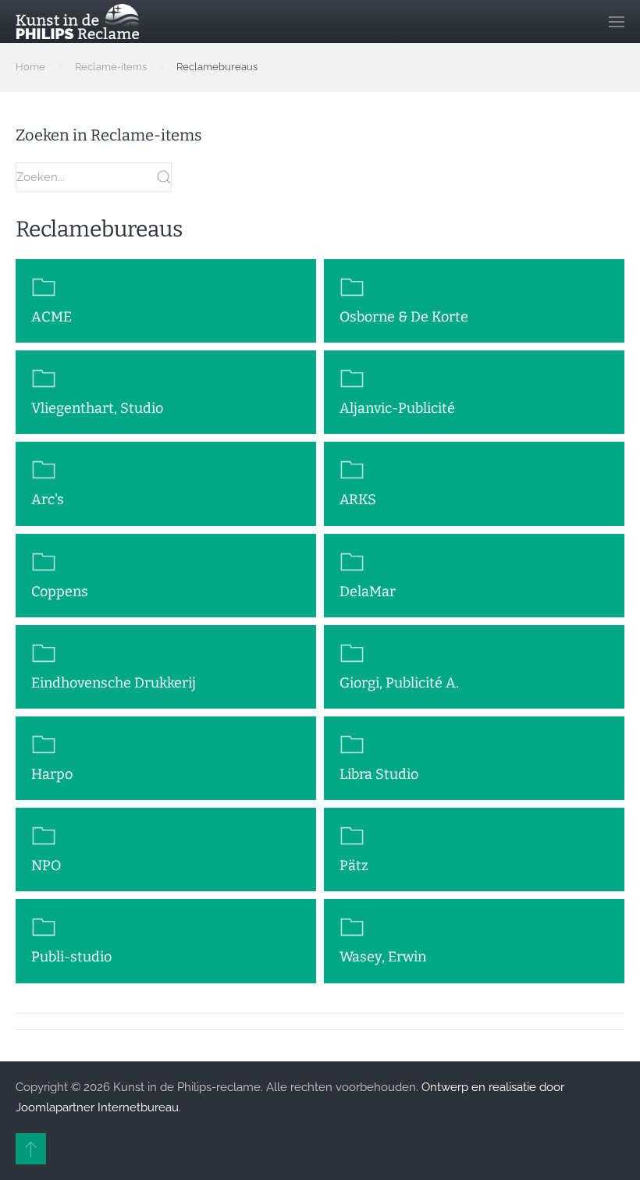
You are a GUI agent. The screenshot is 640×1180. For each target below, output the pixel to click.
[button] (616, 21)
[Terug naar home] (77, 21)
